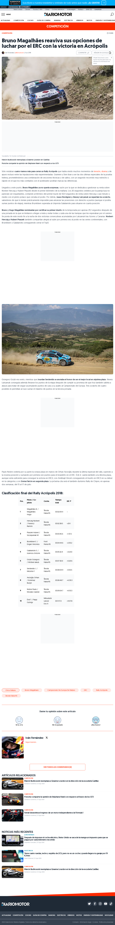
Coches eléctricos (58, 9)
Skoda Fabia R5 (11, 696)
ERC (85, 690)
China (47, 9)
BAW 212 (89, 9)
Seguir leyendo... (31, 742)
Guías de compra (43, 20)
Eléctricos (68, 20)
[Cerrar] (111, 57)
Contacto (76, 922)
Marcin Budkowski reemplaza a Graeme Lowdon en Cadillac (26, 160)
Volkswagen (71, 9)
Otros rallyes (11, 690)
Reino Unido (18, 9)
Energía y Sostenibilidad (93, 915)
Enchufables (30, 834)
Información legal (85, 922)
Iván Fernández (9, 52)
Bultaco (80, 9)
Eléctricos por (13, 7)
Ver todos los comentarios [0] (57, 767)
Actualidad (5, 20)
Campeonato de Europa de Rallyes (61, 690)
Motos (89, 20)
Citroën (27, 9)
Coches (30, 20)
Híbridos (79, 20)
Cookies (95, 922)
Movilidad (109, 915)
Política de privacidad (106, 922)
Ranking (57, 20)
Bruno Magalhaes (32, 690)
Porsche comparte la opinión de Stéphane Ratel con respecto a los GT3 (30, 163)
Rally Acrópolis (101, 690)
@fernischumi (19, 52)
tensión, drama (100, 171)
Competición (19, 20)
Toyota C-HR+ (38, 9)
